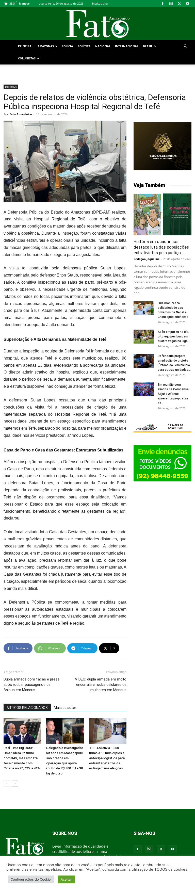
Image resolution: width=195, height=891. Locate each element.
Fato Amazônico (20, 114)
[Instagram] (171, 3)
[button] (185, 46)
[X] (179, 3)
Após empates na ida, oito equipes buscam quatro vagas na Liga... (174, 336)
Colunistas (27, 58)
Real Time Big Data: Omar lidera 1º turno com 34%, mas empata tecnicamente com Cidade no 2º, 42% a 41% (22, 758)
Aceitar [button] (66, 879)
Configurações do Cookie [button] (31, 879)
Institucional (100, 3)
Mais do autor (65, 708)
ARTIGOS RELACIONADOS (27, 708)
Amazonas (46, 46)
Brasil (148, 46)
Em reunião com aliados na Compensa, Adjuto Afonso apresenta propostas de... (173, 394)
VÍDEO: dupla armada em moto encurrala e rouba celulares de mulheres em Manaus (100, 684)
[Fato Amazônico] (97, 24)
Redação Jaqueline (147, 259)
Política (84, 46)
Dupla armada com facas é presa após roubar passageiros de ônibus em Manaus (31, 684)
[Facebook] (162, 3)
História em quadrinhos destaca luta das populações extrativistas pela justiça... (161, 247)
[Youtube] (187, 3)
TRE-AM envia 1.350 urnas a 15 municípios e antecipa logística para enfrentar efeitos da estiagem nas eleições (107, 758)
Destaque (11, 86)
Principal (25, 46)
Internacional (126, 46)
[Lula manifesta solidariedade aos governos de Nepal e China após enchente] (144, 308)
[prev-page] (7, 783)
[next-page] (15, 783)
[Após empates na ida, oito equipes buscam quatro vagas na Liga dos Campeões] (144, 337)
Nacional (102, 46)
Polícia (67, 46)
